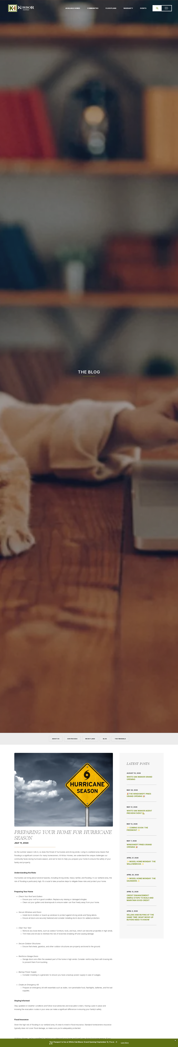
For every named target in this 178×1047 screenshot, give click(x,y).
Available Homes (72, 8)
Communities (92, 8)
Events (143, 8)
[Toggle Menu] (166, 8)
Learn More (125, 1043)
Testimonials (120, 739)
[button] (157, 8)
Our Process (72, 739)
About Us (55, 739)
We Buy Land (90, 739)
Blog (105, 739)
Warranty (128, 8)
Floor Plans (111, 8)
